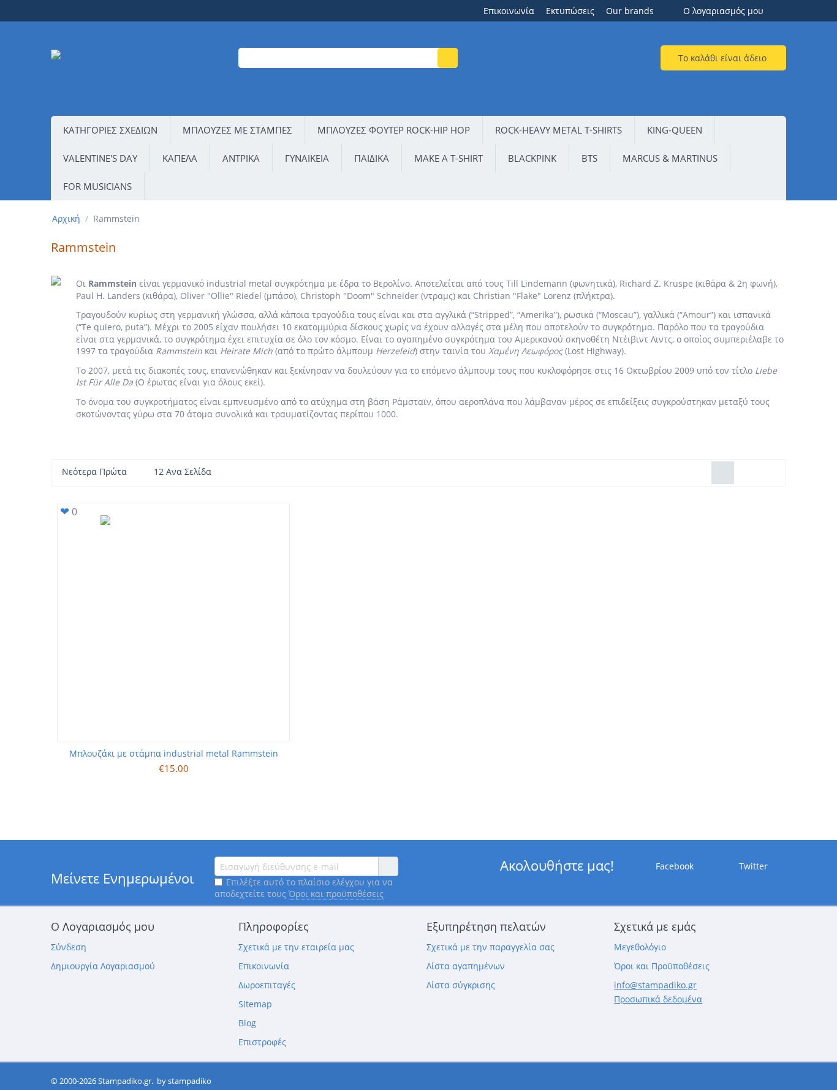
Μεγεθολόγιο (640, 947)
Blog (247, 1023)
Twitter (752, 866)
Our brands (630, 11)
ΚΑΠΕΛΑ (179, 158)
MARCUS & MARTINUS (670, 158)
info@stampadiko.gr (655, 985)
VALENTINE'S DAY (100, 158)
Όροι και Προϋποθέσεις (662, 966)
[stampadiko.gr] (137, 70)
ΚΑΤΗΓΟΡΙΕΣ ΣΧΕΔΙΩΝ (110, 130)
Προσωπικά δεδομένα (658, 999)
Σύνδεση (68, 947)
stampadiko (189, 1080)
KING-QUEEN (674, 130)
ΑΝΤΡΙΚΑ (241, 158)
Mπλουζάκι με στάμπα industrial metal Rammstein (173, 753)
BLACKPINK (532, 158)
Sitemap (255, 1004)
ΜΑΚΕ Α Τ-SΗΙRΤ (448, 158)
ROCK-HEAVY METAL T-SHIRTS (558, 130)
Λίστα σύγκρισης (460, 985)
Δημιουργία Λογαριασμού (103, 966)
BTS (589, 158)
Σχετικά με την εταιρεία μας (296, 947)
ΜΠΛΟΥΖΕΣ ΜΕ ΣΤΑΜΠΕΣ (237, 130)
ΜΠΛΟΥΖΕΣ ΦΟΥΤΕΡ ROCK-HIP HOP (393, 130)
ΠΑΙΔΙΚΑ (371, 158)
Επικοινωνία (508, 11)
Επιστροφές (262, 1042)
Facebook (673, 866)
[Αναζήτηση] (447, 58)
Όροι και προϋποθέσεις (336, 893)
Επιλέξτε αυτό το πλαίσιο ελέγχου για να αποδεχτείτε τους (303, 887)
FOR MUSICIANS (97, 186)
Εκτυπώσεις (570, 11)
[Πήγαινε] (388, 866)
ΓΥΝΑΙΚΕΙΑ (307, 158)
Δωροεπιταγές (266, 985)
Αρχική (66, 218)
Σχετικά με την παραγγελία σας (490, 947)
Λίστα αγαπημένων (465, 966)
